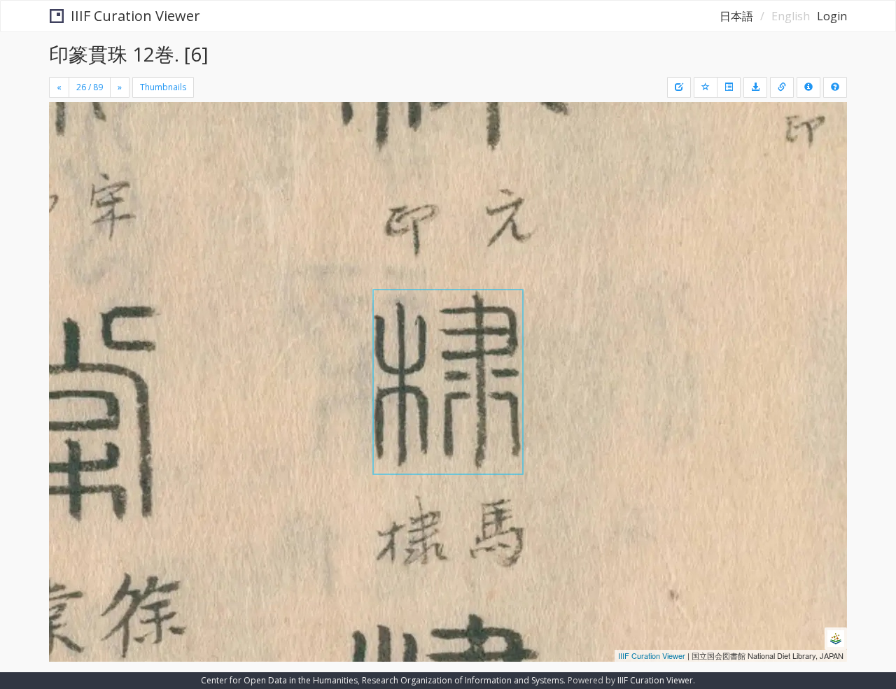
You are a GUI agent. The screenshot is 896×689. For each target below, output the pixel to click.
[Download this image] (755, 87)
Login (832, 16)
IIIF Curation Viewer (135, 15)
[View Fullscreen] (65, 161)
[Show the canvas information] (782, 87)
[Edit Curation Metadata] (679, 87)
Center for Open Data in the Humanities (279, 680)
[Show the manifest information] (808, 87)
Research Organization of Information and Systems (463, 680)
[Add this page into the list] (706, 87)
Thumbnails (163, 87)
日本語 (736, 16)
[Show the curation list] (729, 87)
